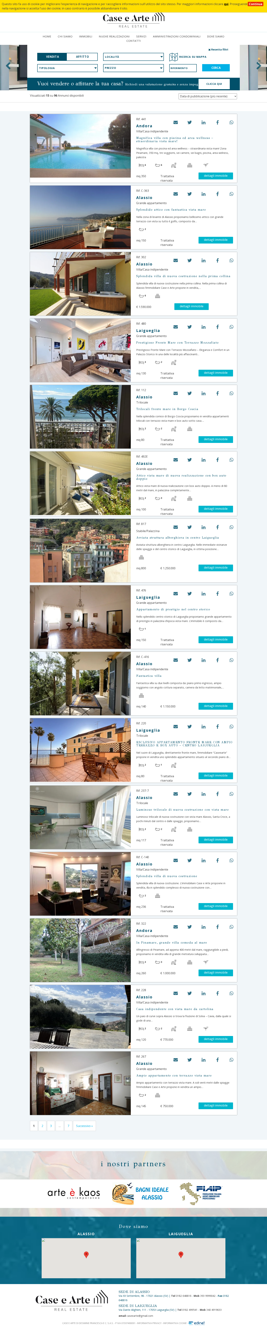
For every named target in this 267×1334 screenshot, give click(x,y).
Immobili (85, 36)
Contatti (133, 40)
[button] (189, 124)
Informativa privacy (149, 1323)
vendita (52, 57)
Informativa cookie (175, 1323)
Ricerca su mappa (193, 56)
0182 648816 (181, 1295)
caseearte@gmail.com (136, 1315)
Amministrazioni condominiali (177, 36)
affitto (82, 57)
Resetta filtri (219, 49)
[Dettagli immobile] (80, 146)
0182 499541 (187, 1309)
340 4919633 (211, 1309)
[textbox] (133, 56)
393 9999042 (204, 1295)
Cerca (216, 68)
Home (47, 36)
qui (226, 4)
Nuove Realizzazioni (114, 36)
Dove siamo (215, 36)
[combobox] (133, 57)
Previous (8, 65)
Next (258, 65)
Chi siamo (65, 36)
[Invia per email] (175, 124)
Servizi (141, 36)
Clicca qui (214, 84)
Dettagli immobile (216, 176)
